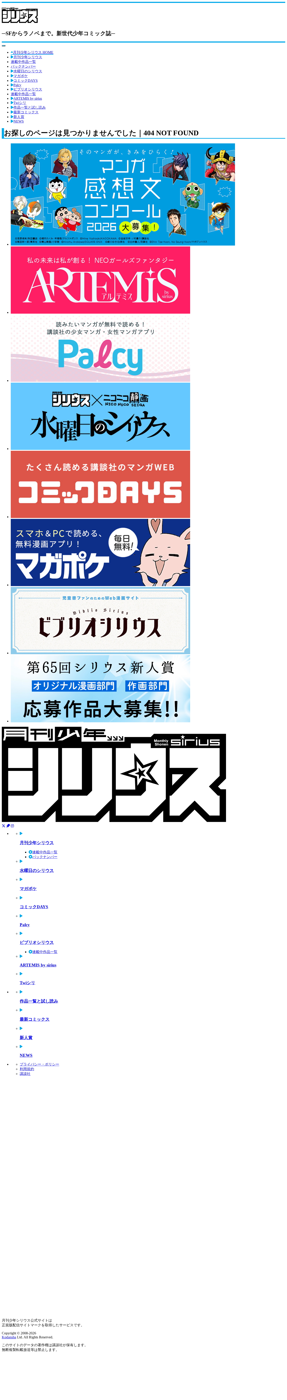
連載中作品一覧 (23, 62)
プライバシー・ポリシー (39, 1064)
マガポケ (20, 76)
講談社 (25, 1074)
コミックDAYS (25, 80)
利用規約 (27, 1069)
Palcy (17, 85)
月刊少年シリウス (27, 57)
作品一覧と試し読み (29, 107)
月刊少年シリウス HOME (33, 52)
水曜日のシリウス (27, 71)
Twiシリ (19, 103)
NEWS (18, 121)
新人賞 (18, 117)
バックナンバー (23, 66)
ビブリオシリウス (27, 89)
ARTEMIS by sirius (27, 98)
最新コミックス (26, 112)
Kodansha (9, 1337)
